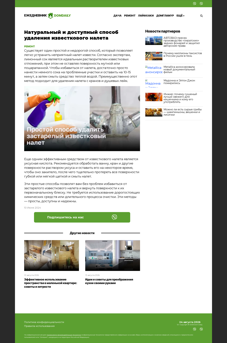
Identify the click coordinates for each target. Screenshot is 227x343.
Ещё (180, 15)
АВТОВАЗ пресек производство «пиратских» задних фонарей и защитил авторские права (182, 41)
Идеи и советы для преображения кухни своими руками (109, 281)
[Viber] (194, 3)
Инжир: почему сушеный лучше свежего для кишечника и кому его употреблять (180, 98)
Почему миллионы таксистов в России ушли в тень (183, 54)
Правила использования (39, 326)
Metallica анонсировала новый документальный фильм (179, 69)
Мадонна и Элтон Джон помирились (179, 82)
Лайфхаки (146, 15)
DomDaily (47, 15)
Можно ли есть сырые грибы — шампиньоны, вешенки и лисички (183, 112)
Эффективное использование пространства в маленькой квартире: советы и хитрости (50, 283)
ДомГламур (165, 15)
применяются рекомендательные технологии (64, 335)
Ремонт (129, 15)
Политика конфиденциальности (44, 322)
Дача (117, 15)
